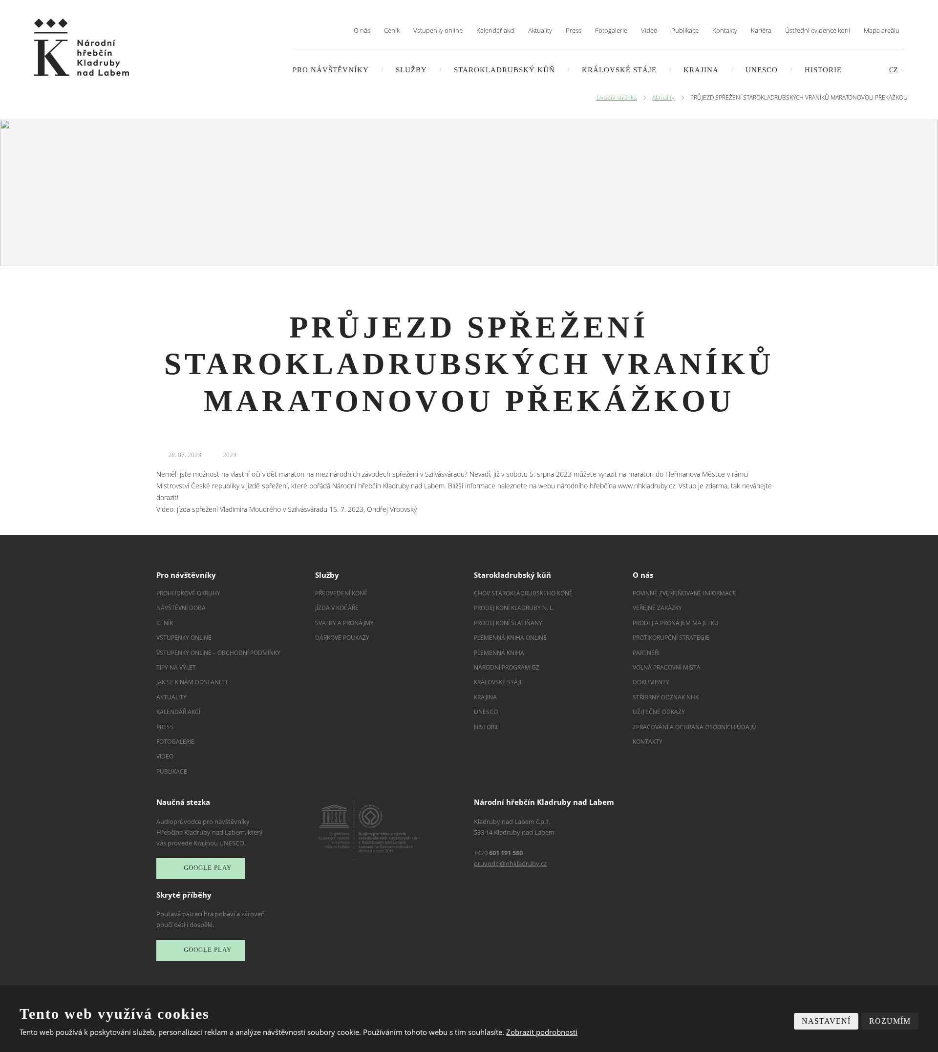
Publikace (685, 30)
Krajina (701, 70)
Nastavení (826, 1021)
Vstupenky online (438, 30)
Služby (411, 70)
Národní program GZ (506, 667)
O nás (362, 30)
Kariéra (761, 30)
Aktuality (540, 30)
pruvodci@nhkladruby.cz (510, 863)
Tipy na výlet (176, 667)
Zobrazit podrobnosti (541, 1032)
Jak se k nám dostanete (192, 682)
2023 (229, 455)
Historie (823, 70)
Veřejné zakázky (657, 608)
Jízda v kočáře (337, 608)
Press (573, 30)
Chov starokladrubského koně (523, 593)
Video (649, 30)
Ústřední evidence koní (817, 30)
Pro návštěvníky (331, 70)
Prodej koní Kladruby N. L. (514, 608)
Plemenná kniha (499, 653)
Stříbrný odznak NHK (666, 697)
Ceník (392, 30)
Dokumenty (651, 682)
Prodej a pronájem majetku (676, 623)
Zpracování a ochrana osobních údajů (694, 727)
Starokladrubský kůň (504, 70)
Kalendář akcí (495, 30)
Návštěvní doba (181, 608)
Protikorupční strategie (671, 637)
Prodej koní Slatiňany (508, 623)
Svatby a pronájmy (344, 623)
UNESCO (762, 70)
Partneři (646, 653)
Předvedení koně (341, 593)
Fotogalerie (611, 30)
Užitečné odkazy (659, 712)
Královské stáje (619, 70)
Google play (208, 867)
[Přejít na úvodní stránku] (81, 47)
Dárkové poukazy (342, 637)
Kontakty (724, 30)
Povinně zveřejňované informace (684, 593)
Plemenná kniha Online (511, 637)
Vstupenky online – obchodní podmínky (218, 653)
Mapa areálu (881, 30)
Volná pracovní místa (667, 667)
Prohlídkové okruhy (188, 593)
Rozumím (890, 1021)
